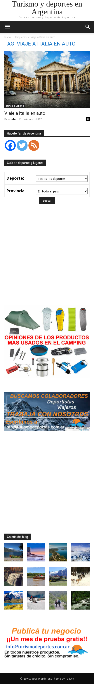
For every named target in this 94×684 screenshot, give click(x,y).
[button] (88, 27)
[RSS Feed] (33, 145)
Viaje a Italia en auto (24, 113)
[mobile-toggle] (7, 27)
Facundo (10, 119)
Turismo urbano (15, 105)
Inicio (7, 37)
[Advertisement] (47, 261)
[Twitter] (22, 145)
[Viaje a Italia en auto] (47, 79)
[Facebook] (10, 145)
